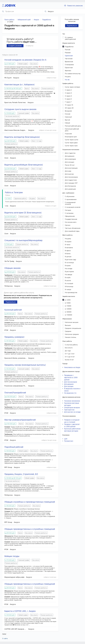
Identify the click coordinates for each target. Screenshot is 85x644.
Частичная (68, 58)
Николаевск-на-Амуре (72, 367)
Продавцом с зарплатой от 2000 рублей (70, 377)
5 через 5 (68, 99)
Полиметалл (68, 441)
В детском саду (70, 259)
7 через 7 (68, 102)
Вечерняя (68, 111)
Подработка (69, 46)
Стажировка (69, 64)
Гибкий (67, 123)
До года (68, 351)
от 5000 (68, 303)
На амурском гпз (70, 393)
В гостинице (69, 262)
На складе (68, 268)
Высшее (68, 325)
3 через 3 (68, 93)
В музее (68, 265)
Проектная (69, 67)
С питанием (69, 213)
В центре (68, 256)
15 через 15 (69, 105)
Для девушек (69, 156)
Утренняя (68, 134)
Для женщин (69, 162)
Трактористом (69, 410)
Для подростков (71, 180)
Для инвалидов (70, 159)
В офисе (68, 250)
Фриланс (68, 70)
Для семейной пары (72, 231)
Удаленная (69, 55)
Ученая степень (70, 337)
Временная (69, 61)
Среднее (68, 331)
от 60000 (68, 312)
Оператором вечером (72, 407)
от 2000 (68, 300)
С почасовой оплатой (72, 207)
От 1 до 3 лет (69, 354)
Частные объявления (72, 228)
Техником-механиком (72, 401)
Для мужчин (69, 174)
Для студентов (70, 153)
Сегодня (68, 210)
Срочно (67, 225)
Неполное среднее (72, 334)
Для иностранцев (71, 168)
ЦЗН (65, 439)
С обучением (69, 196)
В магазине (69, 247)
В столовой (69, 283)
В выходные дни (71, 137)
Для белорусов (70, 186)
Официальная (70, 216)
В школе (68, 280)
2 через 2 (68, 90)
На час (67, 79)
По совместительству (72, 73)
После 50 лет (70, 165)
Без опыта (68, 348)
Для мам (68, 171)
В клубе (68, 277)
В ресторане (69, 271)
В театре (68, 289)
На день (68, 76)
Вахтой (67, 120)
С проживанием (70, 199)
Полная (67, 49)
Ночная (67, 114)
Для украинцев (70, 189)
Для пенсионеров (71, 177)
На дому (68, 238)
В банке (68, 253)
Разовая (68, 52)
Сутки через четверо (72, 87)
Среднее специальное (73, 328)
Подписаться (10, 302)
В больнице (69, 286)
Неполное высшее (71, 322)
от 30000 (68, 309)
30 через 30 (69, 108)
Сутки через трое (71, 145)
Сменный (68, 117)
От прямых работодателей (70, 38)
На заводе (68, 274)
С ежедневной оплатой (70, 203)
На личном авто (70, 222)
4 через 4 (68, 96)
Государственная (71, 219)
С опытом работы (71, 345)
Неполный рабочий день (72, 130)
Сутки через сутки (71, 140)
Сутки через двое (71, 143)
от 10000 (68, 306)
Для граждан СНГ (71, 183)
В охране (68, 241)
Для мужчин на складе (72, 412)
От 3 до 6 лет (70, 357)
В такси (67, 244)
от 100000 (68, 315)
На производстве (71, 292)
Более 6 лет (69, 360)
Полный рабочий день (73, 126)
